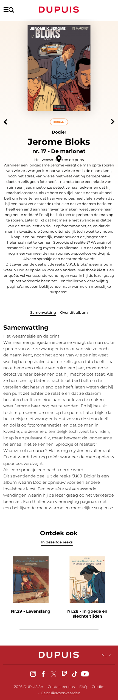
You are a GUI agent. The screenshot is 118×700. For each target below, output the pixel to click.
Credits (98, 686)
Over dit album (74, 312)
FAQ (83, 686)
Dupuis (59, 9)
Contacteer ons (61, 686)
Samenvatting (43, 312)
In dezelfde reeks (57, 542)
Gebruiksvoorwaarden (60, 693)
